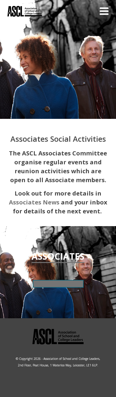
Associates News (34, 202)
